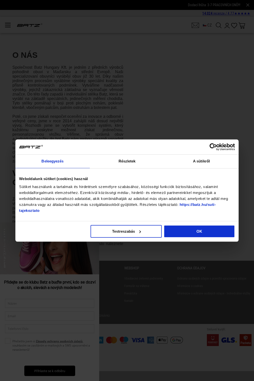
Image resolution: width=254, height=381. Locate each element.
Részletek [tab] (127, 161)
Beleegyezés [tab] (52, 161)
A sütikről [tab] (201, 161)
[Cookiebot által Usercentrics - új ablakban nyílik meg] (213, 147)
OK (199, 231)
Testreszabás (123, 231)
